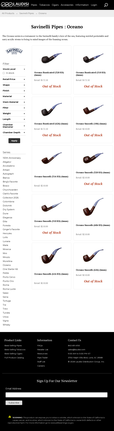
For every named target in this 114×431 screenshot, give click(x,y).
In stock (10, 73)
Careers (41, 366)
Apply (14, 140)
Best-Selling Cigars (13, 353)
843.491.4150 (74, 345)
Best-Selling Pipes (13, 345)
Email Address (13, 388)
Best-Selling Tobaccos (14, 349)
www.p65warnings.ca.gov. (62, 423)
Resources (42, 353)
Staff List (41, 362)
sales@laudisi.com (76, 349)
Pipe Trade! (42, 357)
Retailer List (42, 349)
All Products (8, 13)
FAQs (40, 345)
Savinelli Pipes (26, 13)
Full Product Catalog (14, 357)
